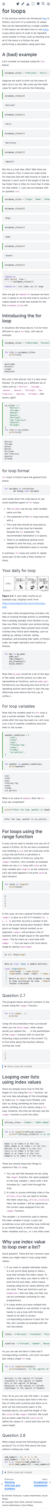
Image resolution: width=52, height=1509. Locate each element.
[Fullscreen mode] (33, 4)
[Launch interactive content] (17, 4)
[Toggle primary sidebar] (3, 4)
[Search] (43, 3)
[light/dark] (38, 3)
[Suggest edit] (22, 4)
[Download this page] (28, 4)
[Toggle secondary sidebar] (48, 4)
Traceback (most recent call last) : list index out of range (27, 280)
